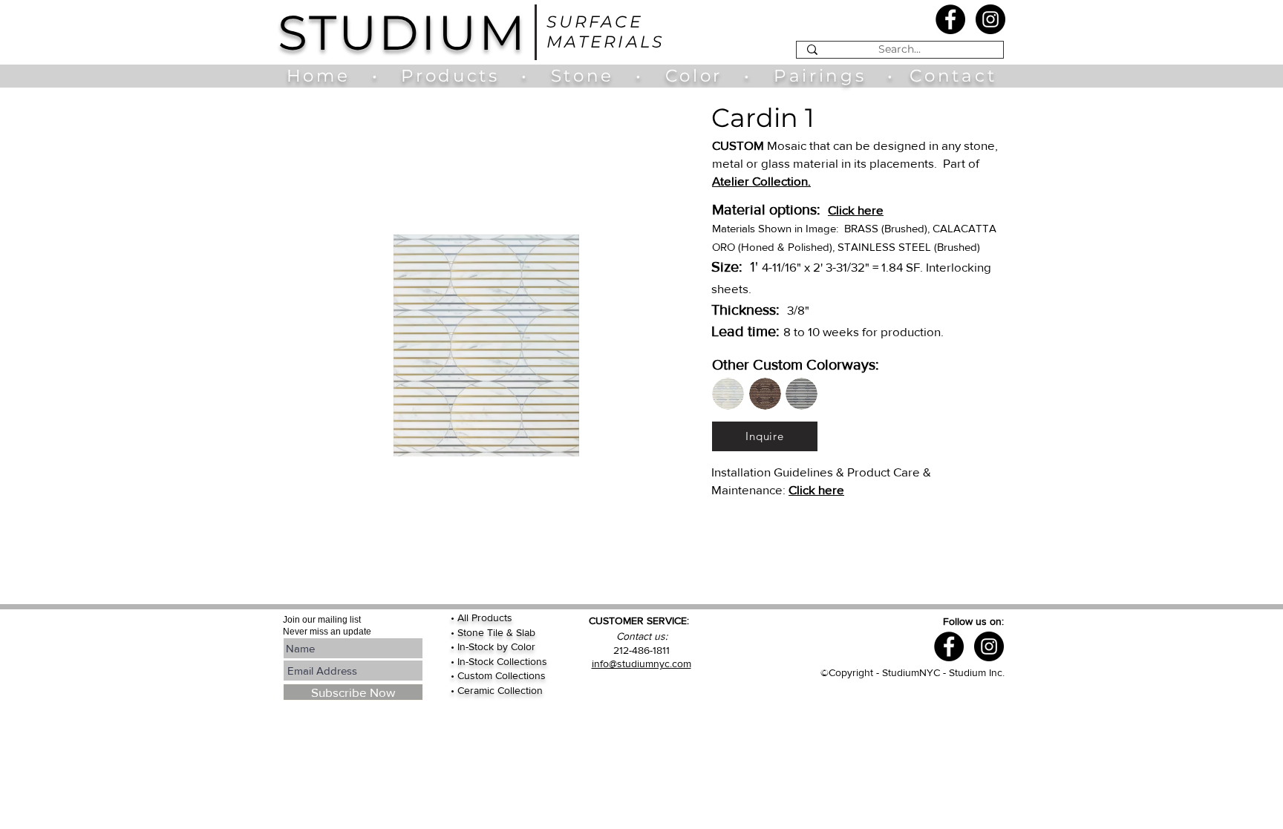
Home (326, 75)
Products (450, 75)
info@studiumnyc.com (641, 663)
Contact (953, 75)
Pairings (820, 75)
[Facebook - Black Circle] (950, 19)
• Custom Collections (498, 675)
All (464, 617)
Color (697, 75)
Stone (593, 75)
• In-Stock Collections (499, 661)
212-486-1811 (641, 650)
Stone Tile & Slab (496, 632)
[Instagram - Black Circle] (990, 19)
